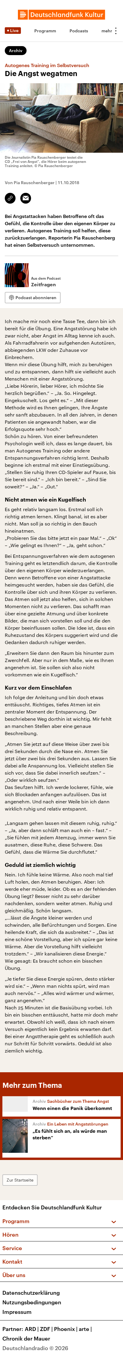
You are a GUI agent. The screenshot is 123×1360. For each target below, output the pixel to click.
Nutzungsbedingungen (31, 1302)
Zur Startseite (20, 1179)
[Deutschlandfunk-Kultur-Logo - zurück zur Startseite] (61, 14)
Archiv (15, 50)
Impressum (17, 1311)
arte (85, 1329)
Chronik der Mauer (26, 1338)
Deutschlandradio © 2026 (35, 1348)
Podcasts (79, 30)
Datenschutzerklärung (31, 1292)
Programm (45, 30)
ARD (32, 1329)
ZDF (46, 1329)
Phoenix (66, 1329)
